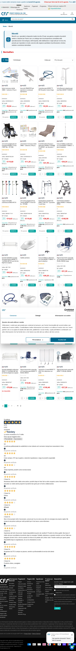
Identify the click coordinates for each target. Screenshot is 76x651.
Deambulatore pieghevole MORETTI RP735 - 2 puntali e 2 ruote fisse (46, 202)
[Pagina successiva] (20, 405)
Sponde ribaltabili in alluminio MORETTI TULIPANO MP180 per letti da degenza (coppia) (9, 371)
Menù (6, 20)
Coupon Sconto (31, 602)
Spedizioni (27, 6)
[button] (72, 14)
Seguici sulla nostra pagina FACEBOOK (3, 615)
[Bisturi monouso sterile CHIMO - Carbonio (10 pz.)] (10, 75)
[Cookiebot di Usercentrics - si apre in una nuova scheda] (66, 310)
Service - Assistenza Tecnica (30, 583)
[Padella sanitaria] (28, 245)
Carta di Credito (22, 584)
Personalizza (36, 340)
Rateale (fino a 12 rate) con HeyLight (22, 592)
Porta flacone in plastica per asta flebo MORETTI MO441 (64, 89)
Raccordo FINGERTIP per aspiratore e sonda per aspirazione (27, 90)
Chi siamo (11, 583)
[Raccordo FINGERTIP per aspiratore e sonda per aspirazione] (28, 75)
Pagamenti (35, 6)
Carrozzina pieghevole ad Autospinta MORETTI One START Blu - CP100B (8, 145)
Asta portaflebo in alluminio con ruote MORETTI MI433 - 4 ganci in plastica (46, 259)
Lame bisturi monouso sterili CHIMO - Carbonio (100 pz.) (28, 144)
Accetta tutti (62, 340)
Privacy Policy (12, 602)
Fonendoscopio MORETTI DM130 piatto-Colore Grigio (46, 89)
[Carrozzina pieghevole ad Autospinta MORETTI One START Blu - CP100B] (10, 131)
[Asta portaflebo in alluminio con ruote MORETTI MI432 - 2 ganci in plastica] (65, 131)
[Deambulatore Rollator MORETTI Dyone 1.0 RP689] (65, 298)
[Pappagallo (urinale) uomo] (28, 298)
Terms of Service (36, 633)
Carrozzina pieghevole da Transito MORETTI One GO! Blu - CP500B (27, 202)
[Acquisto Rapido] (14, 117)
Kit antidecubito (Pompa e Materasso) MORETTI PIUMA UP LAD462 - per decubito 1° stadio (46, 146)
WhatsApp (14, 7)
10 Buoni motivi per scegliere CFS (57, 6)
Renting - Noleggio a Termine (21, 600)
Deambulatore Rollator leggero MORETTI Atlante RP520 (63, 202)
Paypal (20, 581)
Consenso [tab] (13, 315)
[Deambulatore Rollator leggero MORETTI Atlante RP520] (65, 188)
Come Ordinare (49, 587)
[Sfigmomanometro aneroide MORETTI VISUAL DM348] (65, 356)
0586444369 (5, 7)
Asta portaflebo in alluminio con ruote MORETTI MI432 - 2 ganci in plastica (64, 145)
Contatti (11, 588)
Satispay (20, 596)
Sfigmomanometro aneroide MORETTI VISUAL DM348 (64, 370)
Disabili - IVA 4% (49, 598)
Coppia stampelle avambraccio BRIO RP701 (8, 201)
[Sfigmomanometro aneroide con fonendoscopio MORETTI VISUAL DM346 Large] (65, 245)
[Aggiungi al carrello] (32, 117)
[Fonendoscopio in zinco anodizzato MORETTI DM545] (10, 298)
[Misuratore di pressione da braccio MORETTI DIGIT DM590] (46, 298)
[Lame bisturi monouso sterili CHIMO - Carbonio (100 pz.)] (28, 131)
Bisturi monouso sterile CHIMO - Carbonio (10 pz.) (8, 89)
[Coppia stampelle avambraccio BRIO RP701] (10, 188)
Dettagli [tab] (38, 315)
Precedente (8, 439)
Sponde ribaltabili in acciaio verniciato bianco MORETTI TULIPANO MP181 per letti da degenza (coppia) (9, 260)
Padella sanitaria (25, 258)
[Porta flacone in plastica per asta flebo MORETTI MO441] (65, 75)
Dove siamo (12, 590)
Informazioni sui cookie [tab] (62, 315)
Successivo (18, 439)
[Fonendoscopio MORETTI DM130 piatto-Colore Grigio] (46, 75)
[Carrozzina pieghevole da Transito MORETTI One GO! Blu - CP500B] (28, 188)
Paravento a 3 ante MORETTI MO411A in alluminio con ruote (46, 371)
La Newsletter (30, 600)
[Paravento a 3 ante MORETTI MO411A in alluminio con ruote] (46, 356)
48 (17, 405)
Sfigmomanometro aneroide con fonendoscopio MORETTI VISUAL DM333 (28, 371)
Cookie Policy (12, 604)
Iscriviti (57, 608)
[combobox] (43, 19)
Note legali (12, 585)
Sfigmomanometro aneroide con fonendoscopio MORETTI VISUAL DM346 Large (64, 259)
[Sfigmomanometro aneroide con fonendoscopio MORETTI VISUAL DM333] (28, 356)
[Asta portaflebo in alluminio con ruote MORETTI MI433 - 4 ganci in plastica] (46, 245)
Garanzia (11, 600)
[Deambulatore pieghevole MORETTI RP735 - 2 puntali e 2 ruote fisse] (46, 188)
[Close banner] (74, 2)
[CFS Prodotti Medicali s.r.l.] (14, 13)
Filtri (7, 60)
